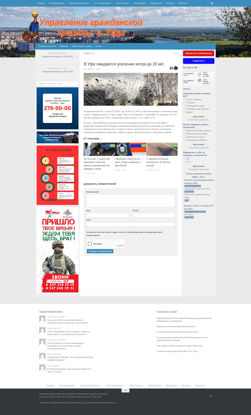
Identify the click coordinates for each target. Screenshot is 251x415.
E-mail (136, 211)
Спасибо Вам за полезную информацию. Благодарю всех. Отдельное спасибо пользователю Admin (65, 346)
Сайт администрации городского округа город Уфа (179, 346)
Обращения (156, 3)
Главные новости (47, 46)
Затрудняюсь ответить (197, 140)
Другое (190, 112)
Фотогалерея (140, 3)
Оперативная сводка (82, 46)
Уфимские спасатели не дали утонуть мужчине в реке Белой (127, 162)
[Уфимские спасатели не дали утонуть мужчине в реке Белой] (130, 149)
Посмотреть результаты (199, 120)
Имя (88, 211)
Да (188, 158)
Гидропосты (199, 61)
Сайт (88, 220)
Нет (188, 161)
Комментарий (92, 192)
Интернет (191, 102)
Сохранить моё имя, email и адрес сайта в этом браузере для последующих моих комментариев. (124, 233)
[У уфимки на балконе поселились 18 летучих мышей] (162, 149)
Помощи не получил (196, 137)
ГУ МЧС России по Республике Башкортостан (177, 332)
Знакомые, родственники (198, 109)
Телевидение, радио (196, 106)
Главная (41, 3)
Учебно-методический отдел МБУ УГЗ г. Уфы (177, 351)
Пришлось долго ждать (197, 134)
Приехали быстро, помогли (199, 130)
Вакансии (182, 3)
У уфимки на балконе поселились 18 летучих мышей (158, 162)
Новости (64, 46)
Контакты (170, 3)
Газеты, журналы (194, 99)
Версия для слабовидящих (198, 53)
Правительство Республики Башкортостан (176, 326)
